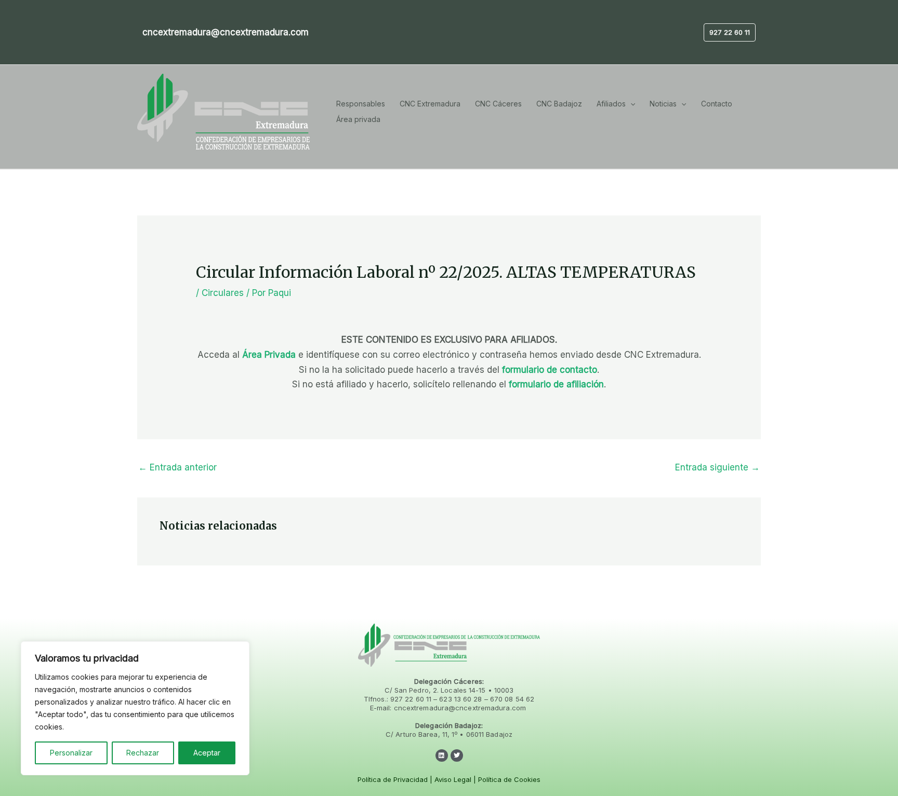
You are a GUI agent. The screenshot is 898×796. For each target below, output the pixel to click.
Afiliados (611, 103)
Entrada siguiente (717, 467)
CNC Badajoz (559, 103)
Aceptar (206, 752)
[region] (135, 708)
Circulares (223, 293)
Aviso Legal (452, 779)
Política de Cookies (509, 779)
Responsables (360, 103)
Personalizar (71, 752)
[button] (729, 32)
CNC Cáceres (498, 103)
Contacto (716, 103)
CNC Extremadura (430, 103)
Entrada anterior (177, 467)
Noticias (663, 103)
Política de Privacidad (393, 779)
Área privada (358, 119)
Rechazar (142, 752)
